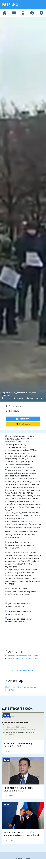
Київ (31, 398)
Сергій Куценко (15, 406)
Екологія (19, 398)
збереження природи (23, 670)
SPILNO (12, 4)
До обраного (24, 424)
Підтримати (24, 418)
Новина (6, 398)
